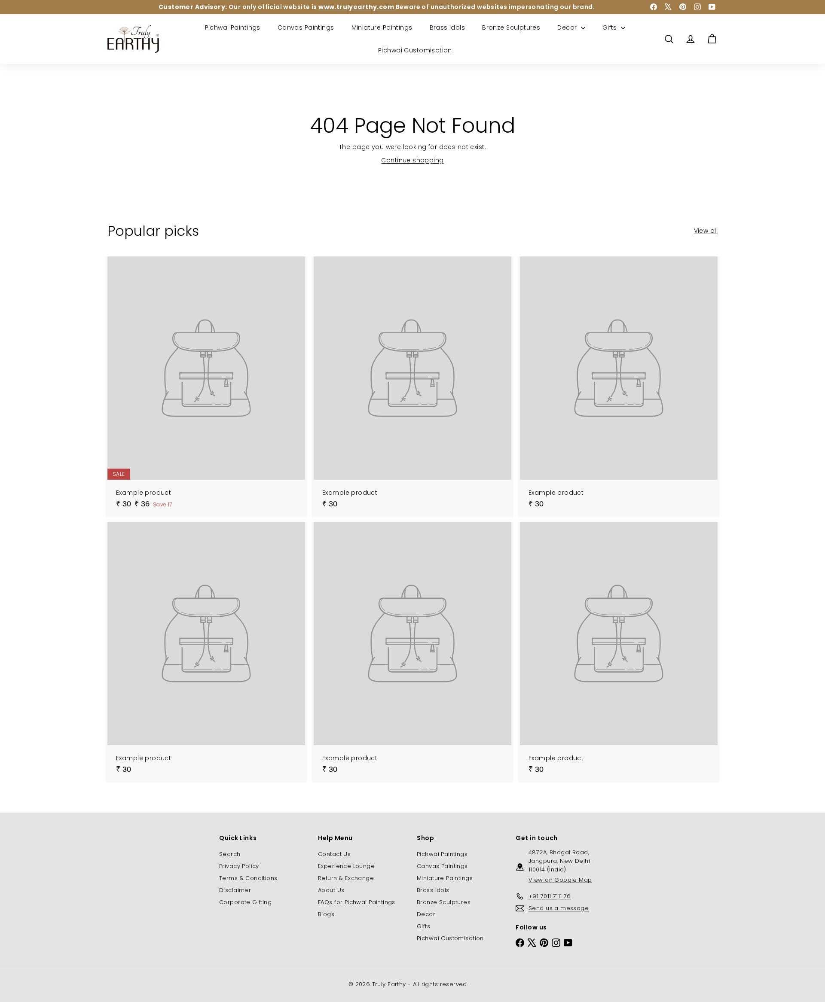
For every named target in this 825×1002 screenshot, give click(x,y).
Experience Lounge (346, 866)
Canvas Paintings (306, 27)
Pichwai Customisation (415, 50)
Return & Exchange (346, 878)
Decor (568, 27)
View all (706, 230)
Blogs (326, 914)
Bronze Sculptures (511, 27)
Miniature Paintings (381, 27)
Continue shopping (412, 160)
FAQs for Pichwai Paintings (356, 902)
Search (230, 854)
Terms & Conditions (248, 878)
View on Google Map (560, 880)
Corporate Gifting (245, 902)
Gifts (610, 27)
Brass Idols (447, 27)
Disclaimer (235, 890)
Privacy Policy (239, 866)
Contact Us (334, 854)
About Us (331, 890)
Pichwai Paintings (232, 27)
